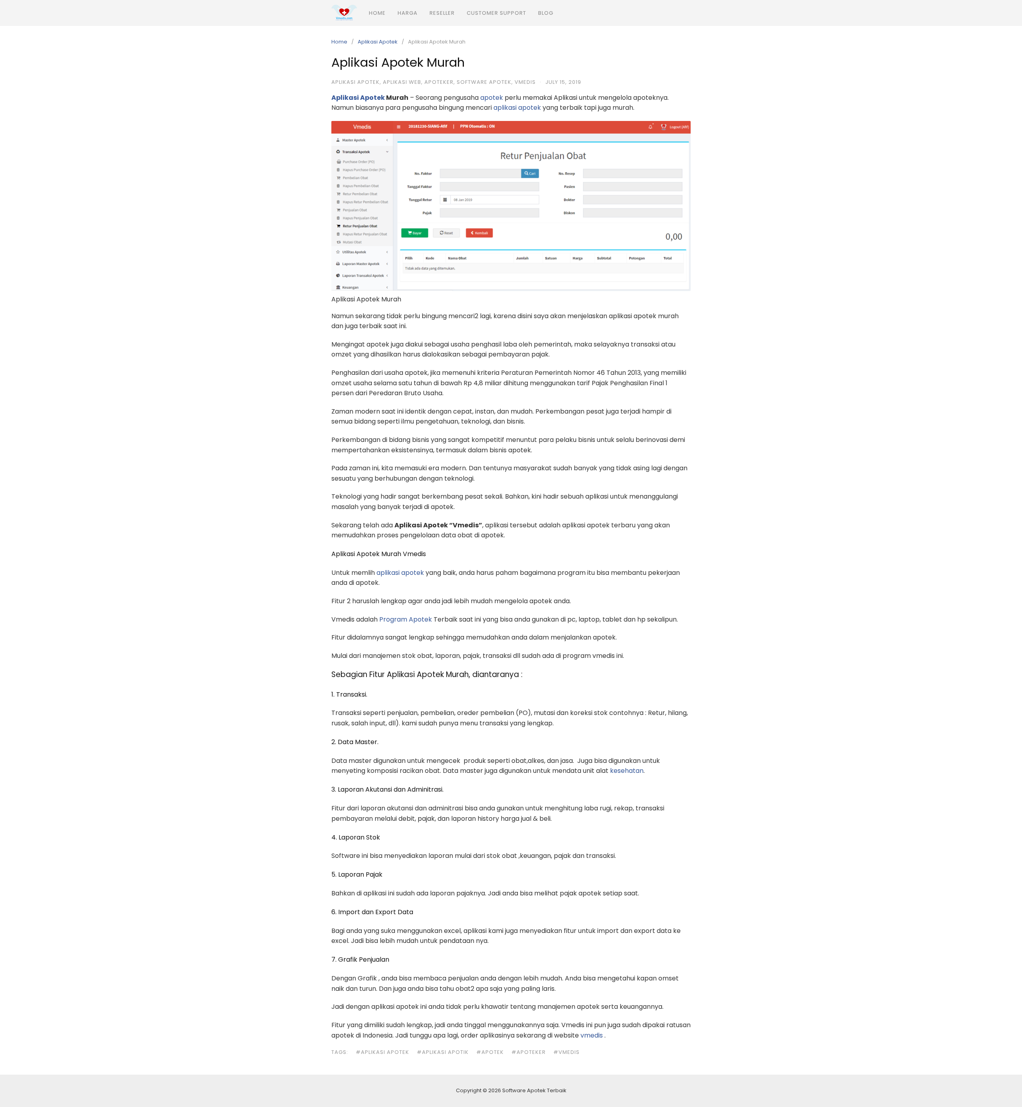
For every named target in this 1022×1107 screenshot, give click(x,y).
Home (377, 13)
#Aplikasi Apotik (443, 1052)
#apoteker (528, 1052)
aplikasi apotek (517, 107)
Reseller (442, 13)
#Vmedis (566, 1052)
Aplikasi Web (402, 82)
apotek (491, 97)
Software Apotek (484, 82)
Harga (408, 13)
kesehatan (627, 770)
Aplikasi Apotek (378, 42)
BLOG (545, 13)
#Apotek (490, 1052)
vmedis (525, 82)
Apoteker (439, 82)
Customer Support (496, 13)
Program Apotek (405, 619)
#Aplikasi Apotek (382, 1052)
